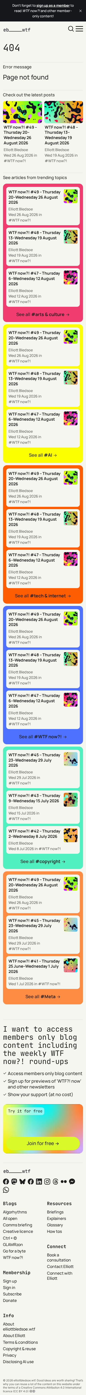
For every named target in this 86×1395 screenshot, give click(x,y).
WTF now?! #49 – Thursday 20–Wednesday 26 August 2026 (20, 135)
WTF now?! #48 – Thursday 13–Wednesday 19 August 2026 (61, 135)
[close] (80, 11)
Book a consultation (59, 1257)
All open (10, 1218)
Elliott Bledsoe (16, 149)
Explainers (56, 1218)
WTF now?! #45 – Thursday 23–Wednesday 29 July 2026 (34, 760)
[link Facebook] (6, 1182)
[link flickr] (64, 1182)
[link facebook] (31, 1182)
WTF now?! (16, 160)
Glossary (55, 1225)
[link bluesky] (22, 1182)
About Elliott (14, 1335)
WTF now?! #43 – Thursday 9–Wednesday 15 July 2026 (34, 798)
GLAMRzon (13, 1244)
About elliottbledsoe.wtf (19, 1326)
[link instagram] (47, 1182)
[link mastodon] (14, 1182)
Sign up (10, 1281)
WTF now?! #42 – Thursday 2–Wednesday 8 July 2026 (34, 833)
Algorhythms (15, 1212)
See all (40, 314)
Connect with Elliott (59, 1275)
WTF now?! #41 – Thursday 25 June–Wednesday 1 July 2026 (34, 966)
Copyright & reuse (19, 1348)
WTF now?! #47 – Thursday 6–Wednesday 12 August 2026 (34, 278)
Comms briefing (17, 1225)
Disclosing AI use (18, 1361)
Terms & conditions (20, 1342)
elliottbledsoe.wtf (24, 1380)
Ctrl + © (10, 1238)
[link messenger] (72, 1182)
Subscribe (12, 1294)
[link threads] (55, 1182)
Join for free (40, 1143)
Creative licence (18, 1231)
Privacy (9, 1355)
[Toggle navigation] (79, 28)
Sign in (9, 1287)
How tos (54, 1231)
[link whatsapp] (6, 1190)
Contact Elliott (60, 1266)
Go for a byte (14, 1251)
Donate (10, 1300)
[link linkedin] (39, 1182)
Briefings (55, 1212)
